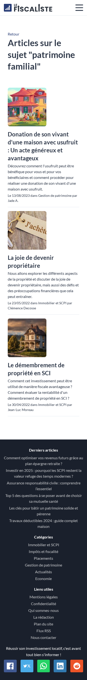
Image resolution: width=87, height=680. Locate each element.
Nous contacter (43, 637)
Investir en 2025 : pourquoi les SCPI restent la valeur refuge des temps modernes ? (43, 473)
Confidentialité (43, 603)
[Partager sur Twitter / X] (27, 666)
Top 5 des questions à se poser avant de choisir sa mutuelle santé (43, 498)
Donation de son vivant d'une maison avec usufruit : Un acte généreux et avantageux (43, 146)
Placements (43, 558)
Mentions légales (43, 597)
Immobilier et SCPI (43, 544)
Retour (13, 34)
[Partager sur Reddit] (76, 666)
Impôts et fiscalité (43, 551)
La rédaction (43, 617)
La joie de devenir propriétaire (31, 261)
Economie (43, 578)
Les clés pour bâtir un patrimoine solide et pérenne (43, 511)
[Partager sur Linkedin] (60, 666)
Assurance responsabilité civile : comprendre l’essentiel (43, 486)
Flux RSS (43, 630)
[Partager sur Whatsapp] (43, 666)
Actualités (43, 571)
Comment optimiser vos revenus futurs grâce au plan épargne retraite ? (43, 460)
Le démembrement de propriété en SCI (36, 368)
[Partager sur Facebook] (10, 666)
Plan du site (43, 624)
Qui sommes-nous (43, 610)
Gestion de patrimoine (43, 565)
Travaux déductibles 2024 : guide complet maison (43, 523)
